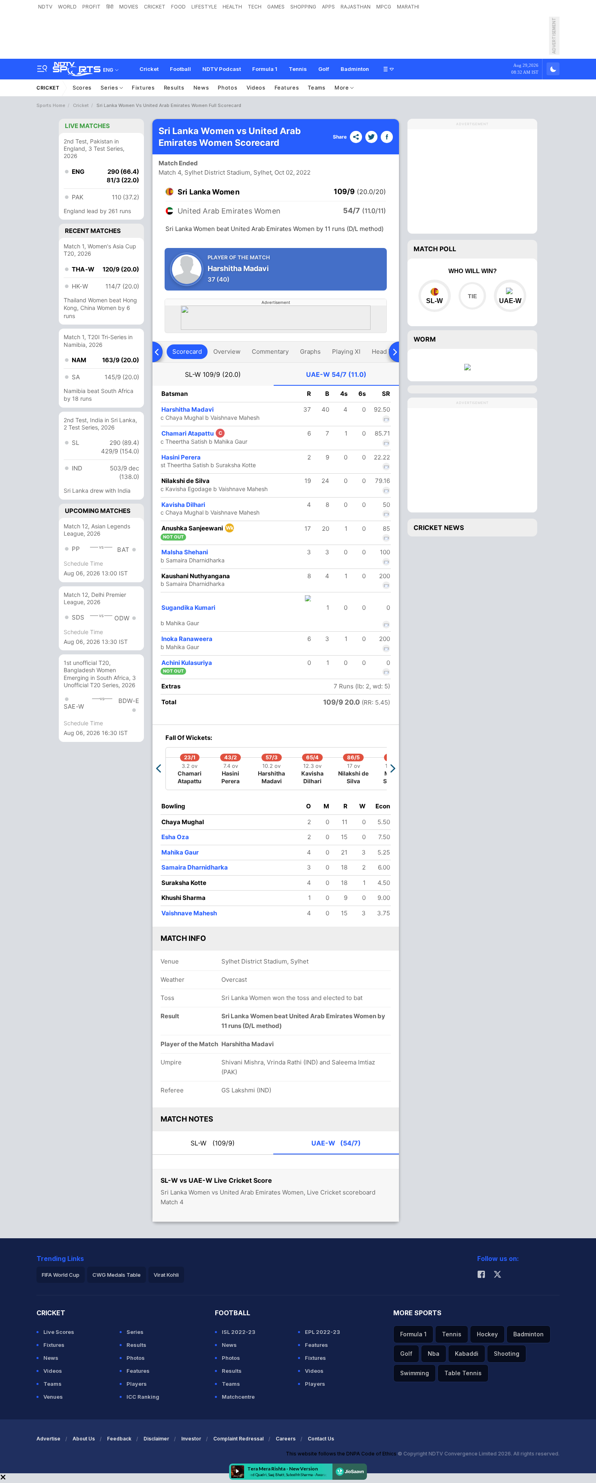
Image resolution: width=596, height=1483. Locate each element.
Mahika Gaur (180, 852)
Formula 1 (264, 69)
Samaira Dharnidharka (194, 867)
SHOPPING (303, 7)
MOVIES (128, 7)
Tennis (298, 69)
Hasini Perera (181, 457)
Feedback (119, 1439)
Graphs (310, 351)
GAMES (276, 7)
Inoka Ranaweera (186, 639)
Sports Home (50, 105)
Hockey (487, 1334)
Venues (53, 1396)
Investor (191, 1439)
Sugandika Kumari (188, 607)
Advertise (48, 1439)
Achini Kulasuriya (186, 663)
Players (136, 1383)
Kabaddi (466, 1353)
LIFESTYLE (204, 7)
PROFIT (91, 7)
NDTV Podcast (221, 69)
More (342, 87)
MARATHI (408, 7)
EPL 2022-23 (322, 1332)
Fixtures (143, 87)
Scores (82, 87)
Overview (226, 351)
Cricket (149, 69)
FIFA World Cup (60, 1274)
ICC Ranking (142, 1396)
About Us (84, 1439)
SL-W (213, 374)
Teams (317, 87)
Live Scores (58, 1332)
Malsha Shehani (184, 552)
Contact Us (321, 1439)
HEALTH (232, 7)
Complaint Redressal (238, 1439)
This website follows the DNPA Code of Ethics (342, 1454)
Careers (286, 1439)
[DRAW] (472, 296)
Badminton (355, 69)
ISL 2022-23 (238, 1332)
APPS (328, 7)
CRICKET (154, 7)
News (201, 87)
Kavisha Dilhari (183, 505)
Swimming (414, 1373)
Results (174, 87)
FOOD (178, 7)
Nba (433, 1353)
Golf (323, 69)
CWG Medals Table (116, 1274)
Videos (256, 87)
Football (180, 69)
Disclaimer (156, 1439)
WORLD (67, 7)
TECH (255, 7)
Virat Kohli (166, 1274)
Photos (227, 87)
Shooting (506, 1353)
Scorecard (187, 351)
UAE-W (336, 374)
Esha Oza (175, 837)
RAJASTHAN (356, 7)
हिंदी (110, 7)
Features (286, 87)
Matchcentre (238, 1396)
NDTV (45, 7)
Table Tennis (463, 1373)
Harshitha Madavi (187, 409)
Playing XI (346, 351)
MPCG (383, 7)
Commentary (270, 351)
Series (110, 87)
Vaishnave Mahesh (189, 913)
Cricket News (439, 528)
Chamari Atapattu (191, 433)
